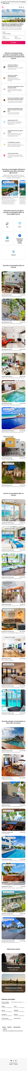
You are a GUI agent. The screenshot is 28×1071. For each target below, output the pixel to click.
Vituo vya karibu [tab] (5, 1002)
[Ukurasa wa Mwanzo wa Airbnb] (3, 7)
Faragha (11, 1064)
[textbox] (7, 38)
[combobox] (13, 34)
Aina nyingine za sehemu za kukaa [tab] (18, 1002)
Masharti (16, 1064)
